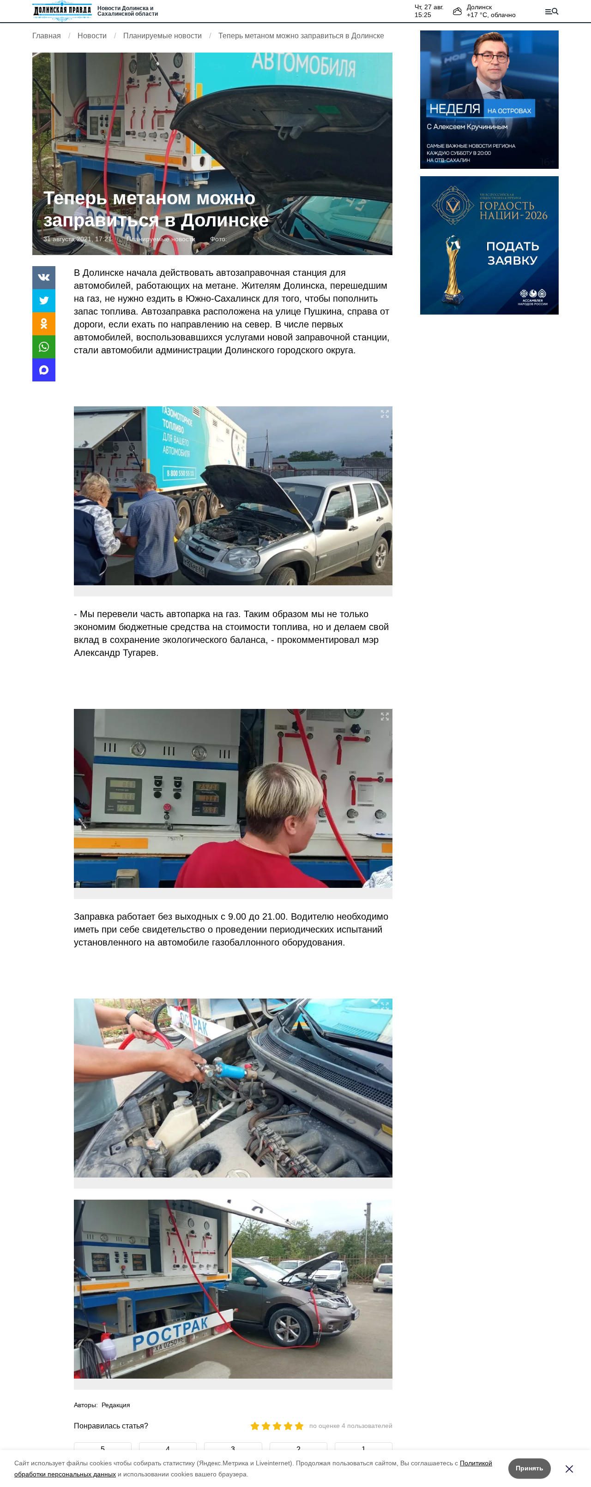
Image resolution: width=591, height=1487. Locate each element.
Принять (529, 1468)
